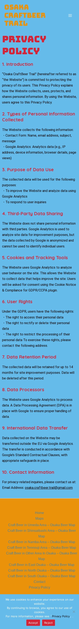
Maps (39, 518)
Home (39, 513)
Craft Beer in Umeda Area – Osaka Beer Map (41, 525)
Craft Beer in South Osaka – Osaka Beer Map (41, 576)
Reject (48, 622)
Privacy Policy (39, 587)
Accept (33, 622)
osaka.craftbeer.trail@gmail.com (49, 488)
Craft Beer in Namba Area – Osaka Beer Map (41, 542)
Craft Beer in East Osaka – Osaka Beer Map (41, 565)
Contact (39, 582)
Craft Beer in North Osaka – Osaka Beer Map (41, 570)
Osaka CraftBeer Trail (25, 15)
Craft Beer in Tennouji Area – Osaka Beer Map (41, 547)
